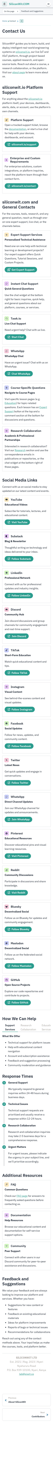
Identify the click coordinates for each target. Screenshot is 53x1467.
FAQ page (22, 1196)
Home (4, 21)
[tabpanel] (26, 1051)
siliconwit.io (23, 51)
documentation (17, 129)
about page (18, 72)
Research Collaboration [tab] (28, 1027)
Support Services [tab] (10, 1027)
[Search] (41, 4)
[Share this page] (21, 21)
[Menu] (48, 4)
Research (20, 450)
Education (10, 403)
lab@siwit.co (26, 1374)
